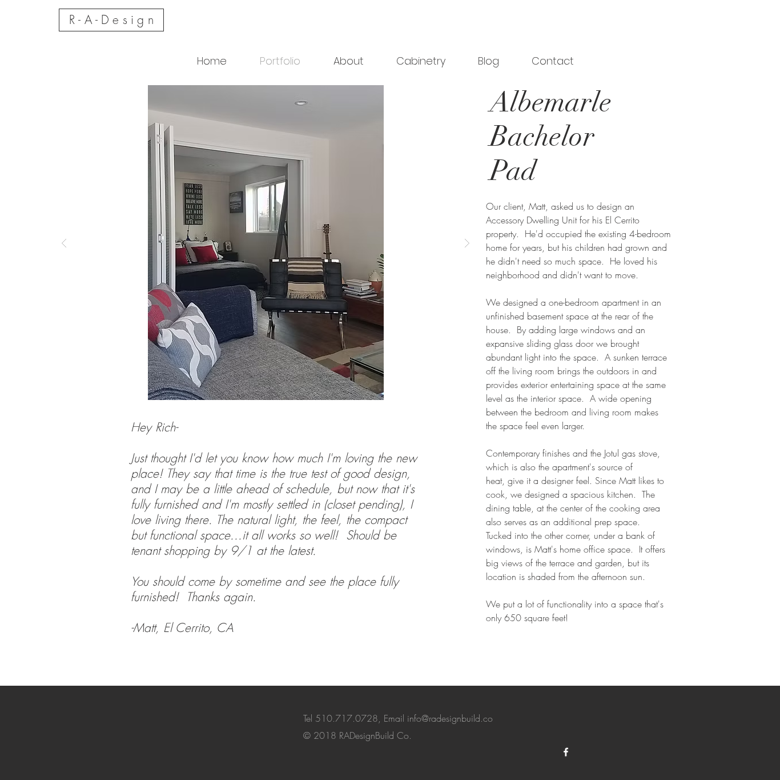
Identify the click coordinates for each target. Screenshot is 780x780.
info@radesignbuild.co (450, 718)
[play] (449, 94)
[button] (265, 242)
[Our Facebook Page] (566, 752)
